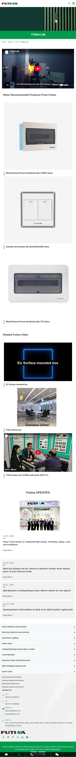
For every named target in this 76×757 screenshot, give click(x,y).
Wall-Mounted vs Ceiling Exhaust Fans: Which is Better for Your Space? (37, 591)
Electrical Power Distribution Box (16, 660)
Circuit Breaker (8, 655)
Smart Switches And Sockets (14, 627)
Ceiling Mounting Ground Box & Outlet (18, 649)
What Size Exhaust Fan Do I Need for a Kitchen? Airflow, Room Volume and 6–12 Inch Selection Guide (36, 570)
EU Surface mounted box (17, 384)
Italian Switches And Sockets (12, 677)
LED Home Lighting (10, 638)
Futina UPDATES (38, 492)
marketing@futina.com (13, 711)
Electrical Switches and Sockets (15, 632)
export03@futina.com (12, 714)
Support (10, 42)
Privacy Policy (56, 749)
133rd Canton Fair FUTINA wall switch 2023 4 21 (27, 475)
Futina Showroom (13, 430)
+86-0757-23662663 (12, 704)
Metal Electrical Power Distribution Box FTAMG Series (29, 173)
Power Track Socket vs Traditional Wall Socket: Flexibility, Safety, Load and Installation (36, 543)
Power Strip (7, 644)
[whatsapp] (44, 754)
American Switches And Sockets (13, 680)
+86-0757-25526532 (12, 697)
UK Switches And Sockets (10, 683)
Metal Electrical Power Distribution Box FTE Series (28, 321)
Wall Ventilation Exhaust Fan (14, 666)
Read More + (8, 550)
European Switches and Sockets (13, 687)
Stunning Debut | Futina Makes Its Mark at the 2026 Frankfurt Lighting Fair (38, 610)
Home (4, 42)
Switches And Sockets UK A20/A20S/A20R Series (27, 247)
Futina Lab (24, 42)
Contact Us (6, 690)
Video (17, 42)
